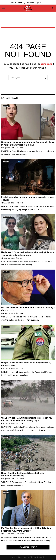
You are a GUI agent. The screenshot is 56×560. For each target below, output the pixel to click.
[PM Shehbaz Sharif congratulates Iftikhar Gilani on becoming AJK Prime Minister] (28, 508)
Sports (39, 3)
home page (46, 64)
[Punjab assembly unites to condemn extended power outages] (28, 177)
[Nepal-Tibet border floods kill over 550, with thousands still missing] (28, 452)
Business (30, 3)
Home (13, 3)
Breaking (21, 3)
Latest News (9, 98)
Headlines (6, 106)
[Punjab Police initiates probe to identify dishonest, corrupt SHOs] (28, 342)
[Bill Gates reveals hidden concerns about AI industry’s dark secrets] (28, 287)
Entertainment (7, 216)
